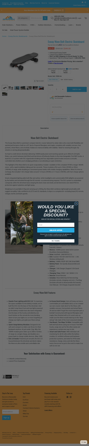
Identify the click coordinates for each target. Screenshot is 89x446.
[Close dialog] (76, 203)
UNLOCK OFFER (55, 230)
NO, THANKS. (56, 241)
